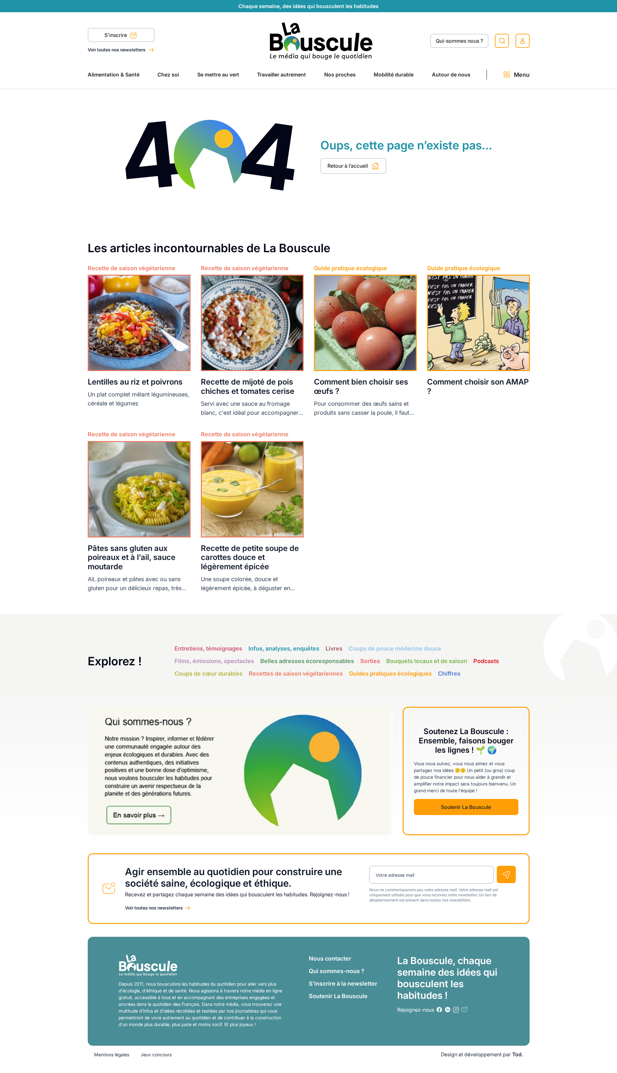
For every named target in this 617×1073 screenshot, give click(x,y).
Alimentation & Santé (113, 74)
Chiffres (449, 673)
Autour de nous (451, 74)
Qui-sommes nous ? (459, 41)
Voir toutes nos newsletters (117, 49)
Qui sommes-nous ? (336, 971)
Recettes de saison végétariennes (296, 673)
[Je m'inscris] (506, 874)
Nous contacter (330, 958)
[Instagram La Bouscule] (456, 1009)
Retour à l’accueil (347, 166)
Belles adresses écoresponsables (307, 661)
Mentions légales (111, 1054)
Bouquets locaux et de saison (426, 661)
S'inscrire (116, 35)
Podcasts (486, 661)
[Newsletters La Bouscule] (464, 1009)
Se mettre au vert (218, 74)
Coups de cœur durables (208, 673)
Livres (334, 648)
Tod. (517, 1054)
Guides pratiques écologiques (390, 673)
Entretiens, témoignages (208, 648)
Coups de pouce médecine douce (395, 648)
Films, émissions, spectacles (214, 661)
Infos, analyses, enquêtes (283, 648)
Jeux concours (156, 1054)
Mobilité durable (394, 74)
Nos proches (340, 74)
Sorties (370, 661)
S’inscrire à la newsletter (343, 983)
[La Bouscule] (321, 40)
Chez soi (168, 74)
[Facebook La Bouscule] (439, 1009)
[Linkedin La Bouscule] (447, 1009)
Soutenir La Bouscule (466, 807)
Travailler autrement (281, 74)
